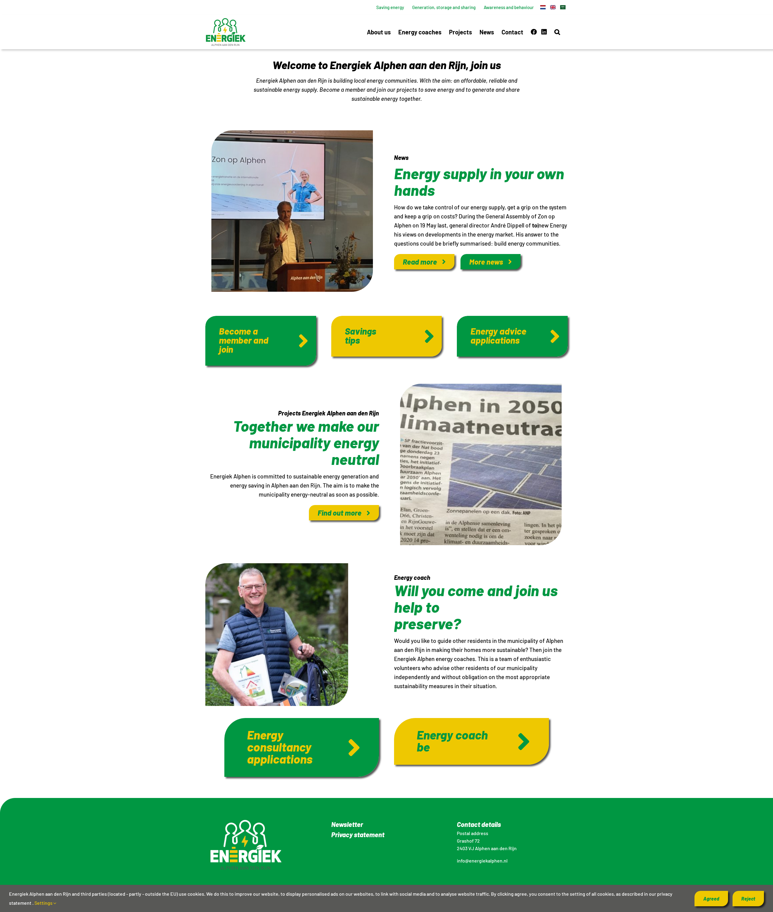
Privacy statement (357, 834)
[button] (557, 32)
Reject (748, 898)
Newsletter (347, 824)
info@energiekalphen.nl (482, 860)
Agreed (711, 898)
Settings (43, 903)
